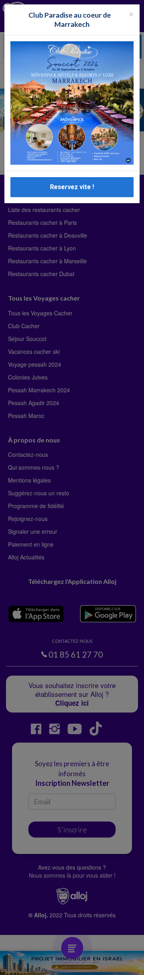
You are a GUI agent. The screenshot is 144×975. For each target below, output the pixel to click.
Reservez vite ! (72, 187)
